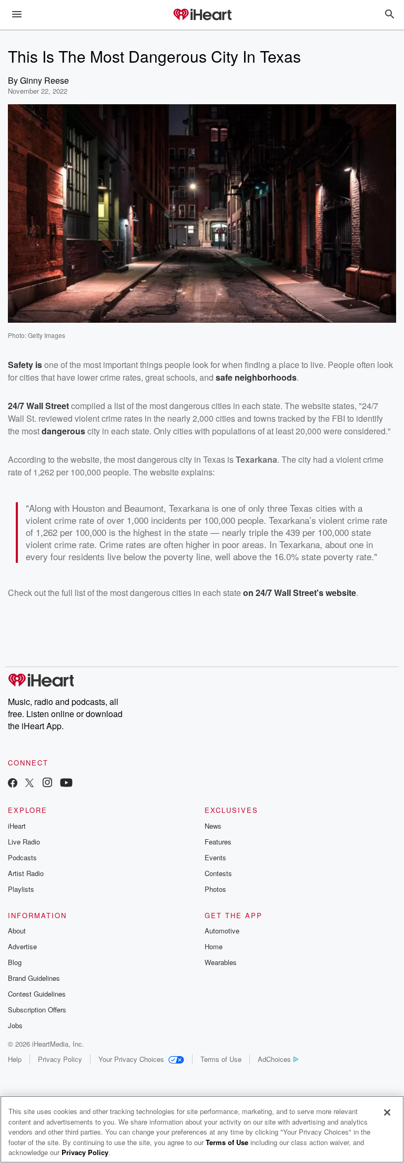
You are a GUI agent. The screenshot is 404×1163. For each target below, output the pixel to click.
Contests (218, 873)
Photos (215, 889)
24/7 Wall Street (38, 406)
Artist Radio (26, 873)
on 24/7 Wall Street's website (299, 593)
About (17, 931)
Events (215, 857)
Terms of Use (220, 1059)
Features (218, 842)
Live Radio (24, 842)
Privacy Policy (60, 1059)
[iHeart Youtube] (66, 784)
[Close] (387, 1112)
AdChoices (274, 1059)
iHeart (17, 826)
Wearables (221, 962)
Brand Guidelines (34, 978)
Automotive (222, 931)
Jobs (15, 1025)
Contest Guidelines (37, 994)
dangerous (63, 431)
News (213, 826)
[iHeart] (202, 15)
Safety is (25, 365)
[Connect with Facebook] (12, 784)
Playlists (21, 889)
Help (15, 1059)
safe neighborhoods (256, 377)
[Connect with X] (29, 784)
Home (214, 946)
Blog (15, 962)
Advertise (22, 946)
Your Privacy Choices (131, 1059)
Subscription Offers (37, 1010)
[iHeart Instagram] (47, 784)
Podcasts (22, 857)
